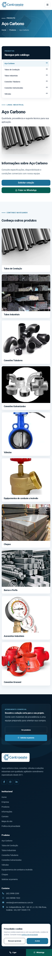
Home (4, 30)
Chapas (5, 874)
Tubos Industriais (9, 850)
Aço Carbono (7, 841)
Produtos (12, 30)
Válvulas (5, 865)
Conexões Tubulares (10, 855)
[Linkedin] (16, 781)
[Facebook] (4, 781)
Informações (7, 812)
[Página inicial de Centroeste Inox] (13, 5)
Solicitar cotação (26, 182)
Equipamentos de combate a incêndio (17, 870)
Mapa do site (7, 821)
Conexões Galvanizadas (11, 860)
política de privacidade (29, 935)
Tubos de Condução (10, 845)
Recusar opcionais (14, 941)
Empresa (5, 802)
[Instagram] (10, 781)
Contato (5, 816)
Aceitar (37, 941)
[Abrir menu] (47, 5)
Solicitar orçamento (27, 738)
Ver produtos (26, 730)
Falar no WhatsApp (27, 190)
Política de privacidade (11, 826)
